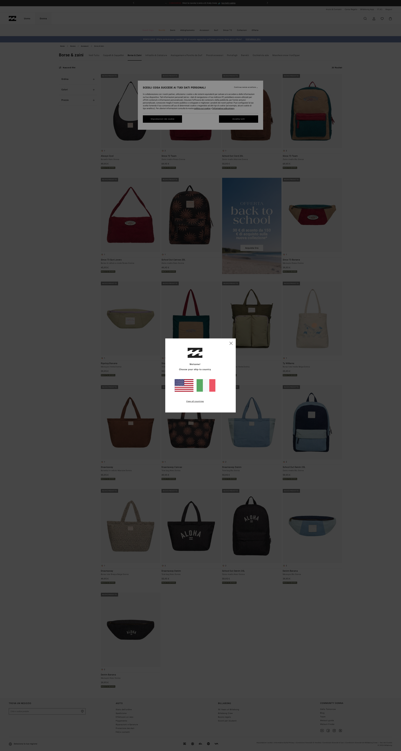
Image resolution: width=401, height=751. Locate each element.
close (231, 343)
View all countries (195, 401)
